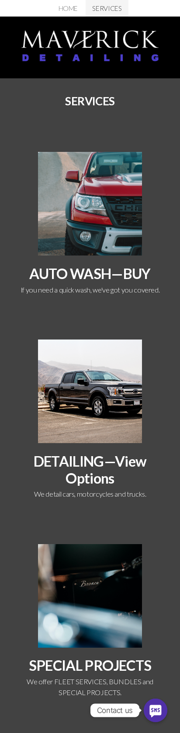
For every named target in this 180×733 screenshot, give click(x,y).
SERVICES (106, 8)
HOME (68, 8)
